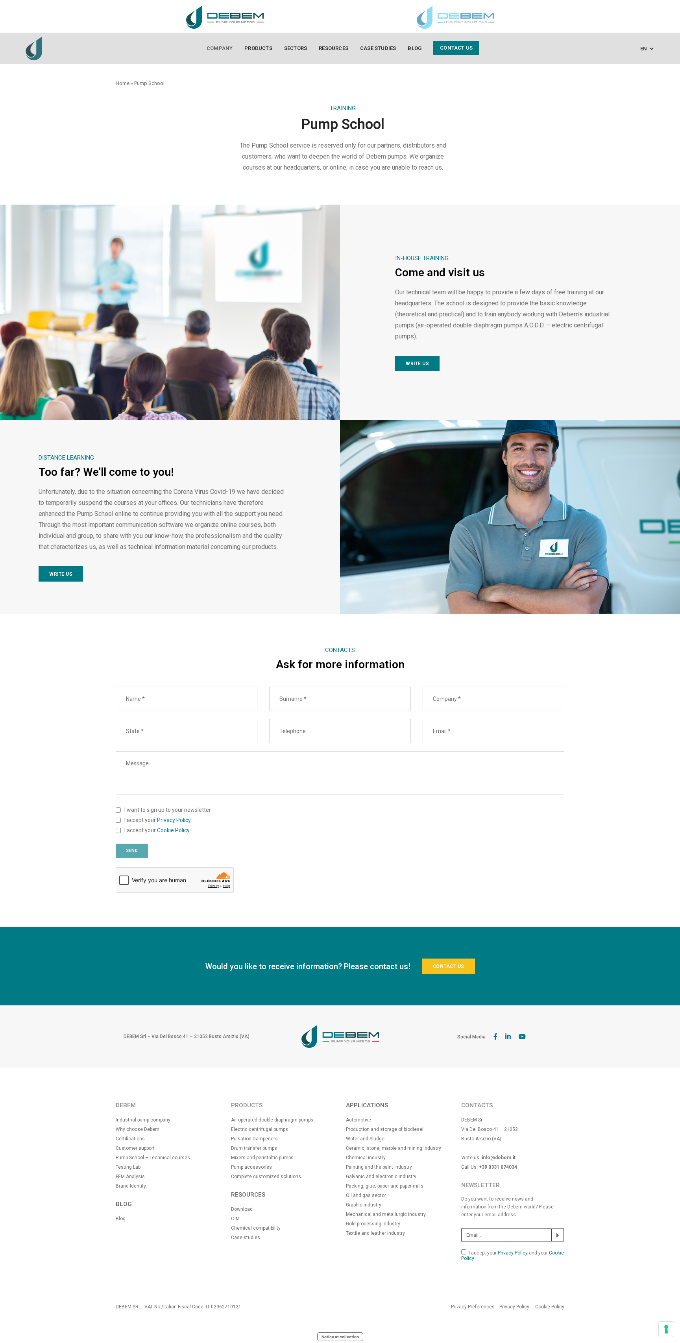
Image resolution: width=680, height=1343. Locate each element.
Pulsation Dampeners (254, 1139)
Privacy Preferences (473, 1307)
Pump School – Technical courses (153, 1157)
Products (258, 48)
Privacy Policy (174, 820)
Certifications (130, 1139)
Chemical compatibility (256, 1228)
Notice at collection (340, 1336)
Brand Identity (131, 1186)
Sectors (295, 48)
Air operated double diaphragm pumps (272, 1120)
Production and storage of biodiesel (384, 1129)
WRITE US (417, 363)
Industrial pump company (143, 1120)
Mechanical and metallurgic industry (386, 1214)
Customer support (135, 1148)
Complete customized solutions (266, 1176)
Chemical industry (366, 1157)
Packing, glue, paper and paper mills (384, 1186)
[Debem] (34, 48)
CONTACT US (448, 966)
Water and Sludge (365, 1139)
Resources (333, 48)
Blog (414, 48)
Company (220, 48)
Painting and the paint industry (379, 1167)
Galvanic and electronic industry (381, 1176)
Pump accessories (251, 1167)
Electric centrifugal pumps (259, 1129)
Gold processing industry (373, 1224)
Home (122, 83)
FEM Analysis (130, 1176)
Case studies (245, 1237)
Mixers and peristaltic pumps (262, 1157)
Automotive (358, 1120)
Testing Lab (128, 1167)
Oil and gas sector (366, 1195)
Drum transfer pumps (254, 1148)
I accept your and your (512, 1255)
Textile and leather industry (375, 1233)
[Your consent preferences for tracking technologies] (666, 1329)
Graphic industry (363, 1205)
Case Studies (378, 48)
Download (242, 1209)
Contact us (456, 48)
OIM (235, 1218)
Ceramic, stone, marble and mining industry (393, 1148)
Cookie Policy (173, 830)
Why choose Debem (137, 1129)
